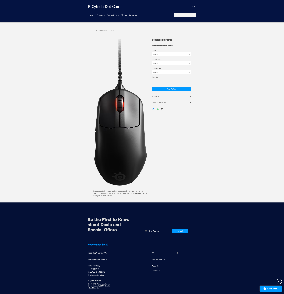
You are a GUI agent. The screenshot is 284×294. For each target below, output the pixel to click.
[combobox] (171, 54)
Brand (154, 50)
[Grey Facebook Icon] (177, 253)
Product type (157, 68)
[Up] (279, 281)
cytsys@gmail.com (99, 275)
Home (95, 30)
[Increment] (160, 81)
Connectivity (157, 59)
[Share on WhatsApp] (157, 109)
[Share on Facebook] (153, 109)
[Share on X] (162, 109)
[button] (100, 15)
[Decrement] (153, 81)
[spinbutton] (157, 81)
